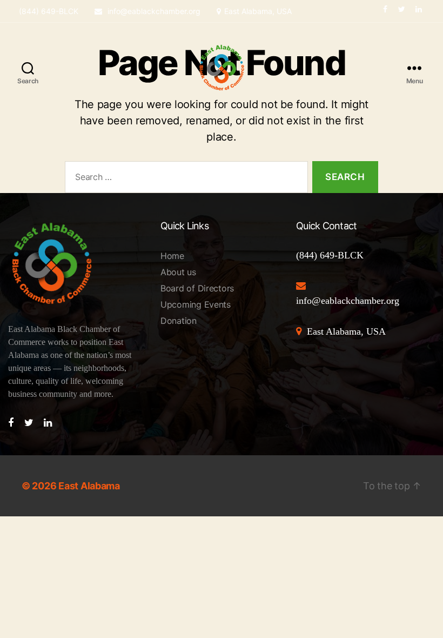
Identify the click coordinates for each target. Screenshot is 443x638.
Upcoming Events (195, 304)
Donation (178, 320)
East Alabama (89, 485)
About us (178, 272)
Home (172, 255)
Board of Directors (197, 288)
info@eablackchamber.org (152, 11)
